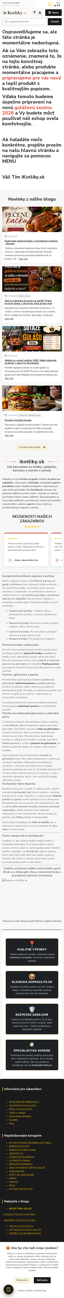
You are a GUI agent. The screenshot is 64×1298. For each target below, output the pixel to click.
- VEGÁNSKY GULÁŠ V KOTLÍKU (18, 1220)
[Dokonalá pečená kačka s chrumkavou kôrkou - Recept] (32, 219)
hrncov (57, 795)
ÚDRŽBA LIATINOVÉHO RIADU (25, 1233)
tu (45, 1290)
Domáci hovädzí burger (18, 420)
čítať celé (23, 259)
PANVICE (13, 1182)
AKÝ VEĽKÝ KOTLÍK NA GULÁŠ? (25, 1230)
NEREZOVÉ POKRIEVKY (21, 1164)
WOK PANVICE (16, 1171)
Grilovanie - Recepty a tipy (29, 415)
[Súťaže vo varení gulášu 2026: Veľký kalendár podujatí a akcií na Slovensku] (32, 338)
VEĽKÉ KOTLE (16, 1153)
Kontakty (13, 1120)
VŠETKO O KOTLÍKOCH (21, 1226)
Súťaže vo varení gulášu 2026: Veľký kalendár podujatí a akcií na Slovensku (31, 362)
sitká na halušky (40, 822)
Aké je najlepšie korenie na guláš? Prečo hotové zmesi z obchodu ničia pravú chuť (28, 302)
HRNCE (13, 1178)
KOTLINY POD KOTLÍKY (21, 1189)
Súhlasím (42, 1280)
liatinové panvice (25, 683)
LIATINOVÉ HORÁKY (19, 1160)
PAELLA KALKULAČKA (20, 1109)
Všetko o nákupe (17, 1112)
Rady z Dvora (24, 296)
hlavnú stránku (38, 150)
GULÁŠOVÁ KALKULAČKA (23, 1105)
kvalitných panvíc (28, 706)
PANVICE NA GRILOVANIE (22, 1150)
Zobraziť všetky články (29, 447)
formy (19, 817)
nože (4, 829)
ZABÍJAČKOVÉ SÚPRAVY (21, 1157)
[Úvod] (14, 12)
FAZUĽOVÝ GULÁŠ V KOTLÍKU (19, 1214)
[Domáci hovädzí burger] (32, 398)
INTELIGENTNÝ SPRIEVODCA (24, 1102)
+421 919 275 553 (10, 3)
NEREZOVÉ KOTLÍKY (19, 1146)
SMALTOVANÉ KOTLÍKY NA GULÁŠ (27, 1167)
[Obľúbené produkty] (34, 12)
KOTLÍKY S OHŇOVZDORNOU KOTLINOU (30, 1143)
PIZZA (12, 1185)
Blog (11, 1123)
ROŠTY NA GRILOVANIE (21, 1175)
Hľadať (55, 21)
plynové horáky (33, 653)
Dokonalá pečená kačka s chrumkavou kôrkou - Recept (31, 242)
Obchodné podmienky (20, 1116)
